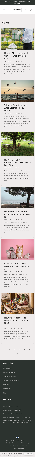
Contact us (6, 388)
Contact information (18, 448)
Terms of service (13, 445)
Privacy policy (25, 443)
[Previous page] (4, 350)
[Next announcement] (32, 2)
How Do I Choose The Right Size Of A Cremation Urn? (17, 320)
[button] (4, 10)
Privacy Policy (7, 368)
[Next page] (17, 354)
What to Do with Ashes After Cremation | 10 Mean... (15, 108)
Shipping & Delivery (9, 376)
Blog (4, 393)
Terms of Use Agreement (11, 380)
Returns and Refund (9, 372)
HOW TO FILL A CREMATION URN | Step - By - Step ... (17, 162)
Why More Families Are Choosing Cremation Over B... (17, 214)
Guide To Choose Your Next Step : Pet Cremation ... (17, 266)
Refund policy (15, 443)
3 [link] (19, 349)
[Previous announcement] (3, 2)
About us (6, 384)
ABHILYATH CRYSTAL (16, 440)
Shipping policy (24, 445)
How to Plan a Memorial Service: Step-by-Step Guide (16, 56)
